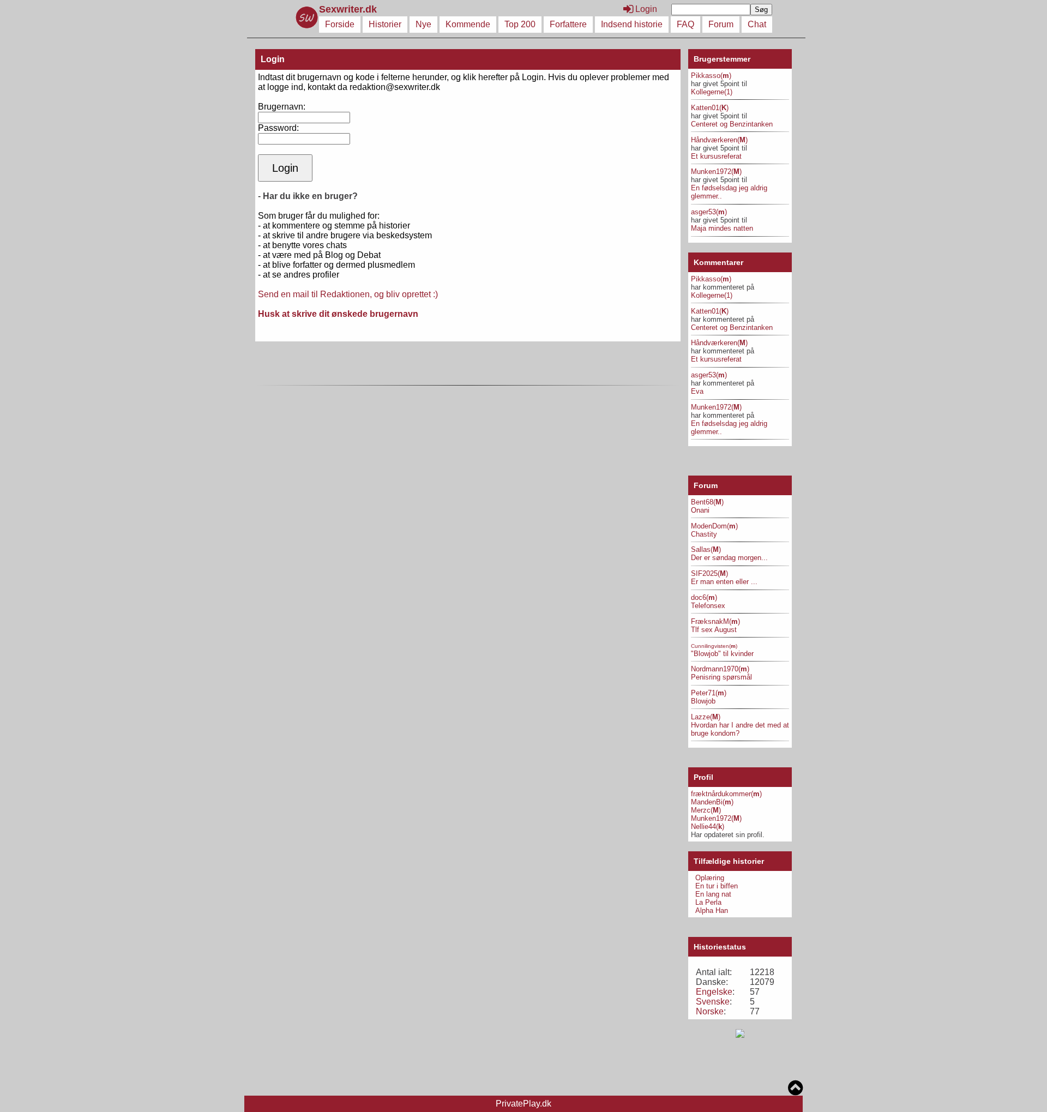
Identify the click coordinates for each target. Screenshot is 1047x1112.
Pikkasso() (711, 75)
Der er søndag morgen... (729, 558)
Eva (697, 391)
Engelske (714, 991)
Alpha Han (711, 910)
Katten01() (710, 108)
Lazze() (705, 717)
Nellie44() (707, 826)
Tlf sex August (714, 630)
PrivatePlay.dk (523, 1103)
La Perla (708, 902)
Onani (700, 510)
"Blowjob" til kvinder (722, 654)
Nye (423, 24)
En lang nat (713, 894)
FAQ (685, 24)
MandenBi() (712, 802)
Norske (710, 1011)
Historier (385, 24)
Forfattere (568, 24)
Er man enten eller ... (724, 582)
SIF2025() (709, 573)
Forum (720, 24)
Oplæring (709, 878)
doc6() (704, 597)
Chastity (704, 534)
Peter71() (708, 693)
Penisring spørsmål (721, 677)
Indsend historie (632, 24)
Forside (339, 24)
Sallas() (706, 549)
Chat (757, 24)
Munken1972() (716, 171)
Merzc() (706, 810)
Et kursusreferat (716, 156)
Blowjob (703, 701)
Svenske (713, 1001)
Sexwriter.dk (349, 9)
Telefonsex (708, 606)
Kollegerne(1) (711, 92)
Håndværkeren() (719, 140)
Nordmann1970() (720, 669)
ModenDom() (714, 526)
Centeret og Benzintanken (732, 124)
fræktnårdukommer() (726, 794)
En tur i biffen (716, 886)
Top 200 (519, 24)
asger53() (709, 212)
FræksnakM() (715, 621)
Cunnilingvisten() (714, 646)
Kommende (468, 24)
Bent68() (707, 502)
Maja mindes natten (722, 228)
